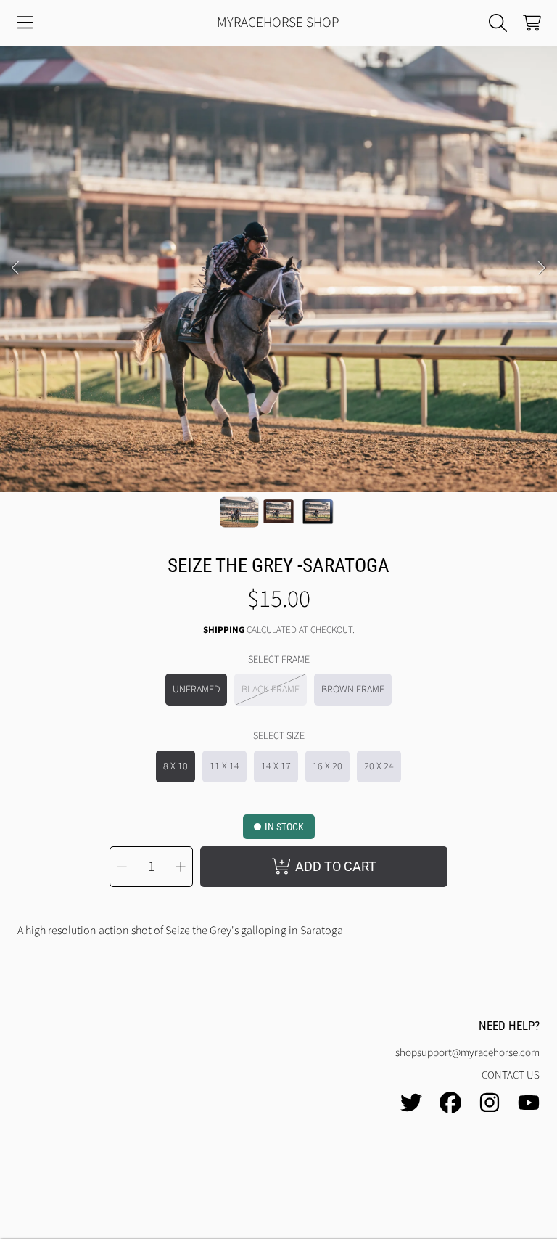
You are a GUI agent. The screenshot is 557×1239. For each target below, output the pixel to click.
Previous (15, 268)
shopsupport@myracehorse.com (467, 1052)
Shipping (223, 630)
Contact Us (511, 1075)
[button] (25, 23)
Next (542, 268)
